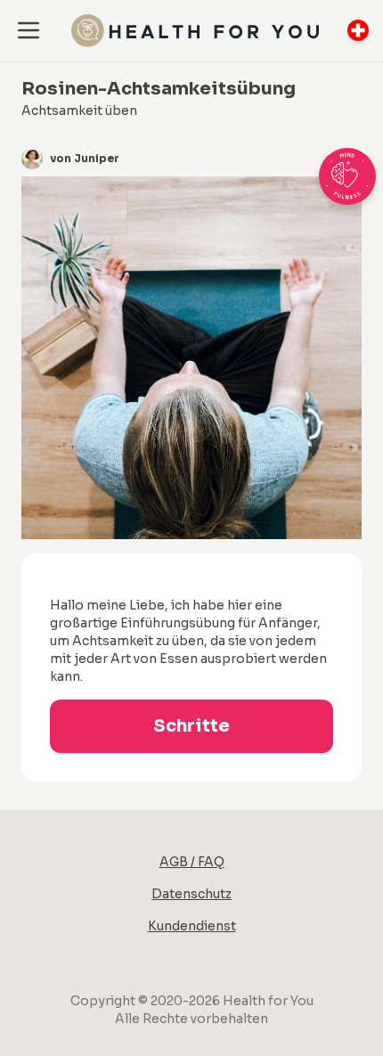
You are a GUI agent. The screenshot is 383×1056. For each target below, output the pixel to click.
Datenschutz (191, 894)
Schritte (191, 726)
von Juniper (84, 158)
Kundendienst (192, 926)
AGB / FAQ (191, 862)
